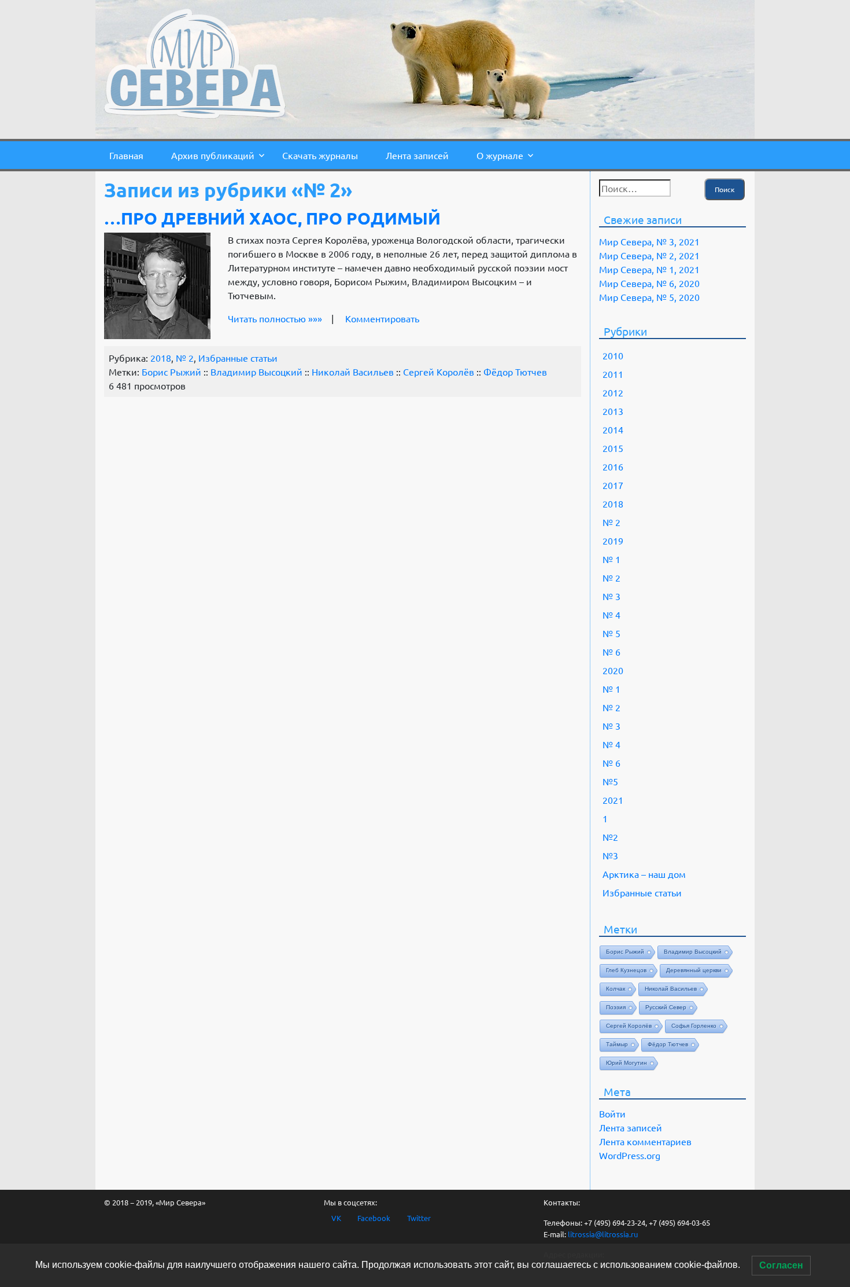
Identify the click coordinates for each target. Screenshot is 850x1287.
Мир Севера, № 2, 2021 (649, 255)
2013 (613, 411)
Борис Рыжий (171, 371)
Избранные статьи (238, 357)
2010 (613, 355)
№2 (610, 837)
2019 (613, 540)
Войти (612, 1113)
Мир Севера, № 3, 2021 (649, 241)
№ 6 (611, 651)
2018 (160, 357)
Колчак (615, 989)
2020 (613, 670)
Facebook (373, 1218)
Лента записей (417, 155)
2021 (613, 800)
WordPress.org (629, 1155)
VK (336, 1218)
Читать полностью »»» (275, 318)
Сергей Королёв (438, 371)
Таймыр (617, 1044)
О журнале (499, 155)
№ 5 (611, 633)
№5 (610, 781)
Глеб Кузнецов (626, 970)
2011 (613, 374)
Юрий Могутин (626, 1063)
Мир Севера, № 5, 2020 (649, 297)
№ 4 (611, 614)
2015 (613, 448)
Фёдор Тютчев (515, 371)
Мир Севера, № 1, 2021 (649, 269)
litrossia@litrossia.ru (603, 1234)
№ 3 (611, 596)
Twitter (419, 1218)
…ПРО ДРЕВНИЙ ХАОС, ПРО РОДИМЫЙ (272, 218)
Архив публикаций (212, 155)
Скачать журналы (320, 155)
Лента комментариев (645, 1141)
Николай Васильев (353, 371)
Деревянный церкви (694, 970)
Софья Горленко (693, 1026)
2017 (613, 485)
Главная (126, 155)
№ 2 (185, 357)
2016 (613, 466)
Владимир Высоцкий (256, 371)
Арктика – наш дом (644, 874)
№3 (610, 855)
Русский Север (665, 1007)
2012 (613, 392)
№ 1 (611, 559)
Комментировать (382, 318)
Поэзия (616, 1007)
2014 (613, 429)
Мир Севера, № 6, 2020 (649, 283)
